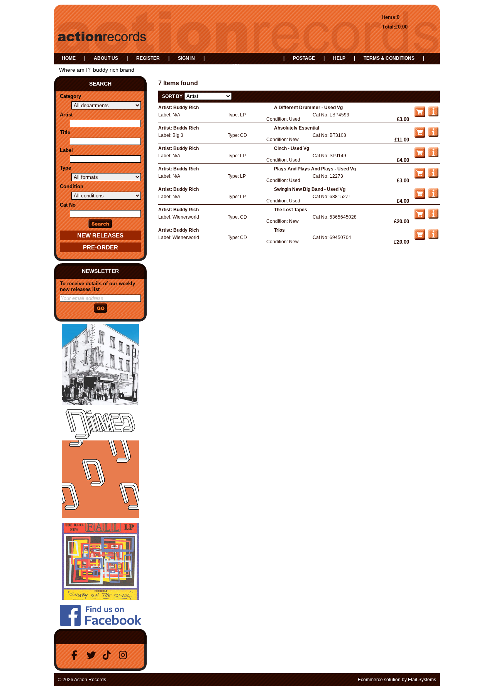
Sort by (172, 96)
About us (106, 58)
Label (66, 150)
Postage (304, 58)
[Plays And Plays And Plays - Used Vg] (433, 176)
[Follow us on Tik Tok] (108, 655)
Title (65, 132)
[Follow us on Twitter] (92, 655)
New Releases (100, 235)
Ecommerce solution (379, 679)
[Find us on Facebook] (76, 655)
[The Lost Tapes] (433, 217)
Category (70, 96)
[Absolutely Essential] (433, 135)
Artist (66, 115)
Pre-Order (100, 247)
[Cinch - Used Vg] (433, 155)
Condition (71, 186)
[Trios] (433, 237)
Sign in (186, 58)
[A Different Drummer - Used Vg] (433, 115)
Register (148, 58)
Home (69, 58)
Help (339, 58)
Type (65, 168)
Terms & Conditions (389, 58)
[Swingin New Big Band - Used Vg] (433, 196)
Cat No (68, 205)
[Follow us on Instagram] (125, 655)
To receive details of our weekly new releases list (97, 286)
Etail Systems (422, 679)
